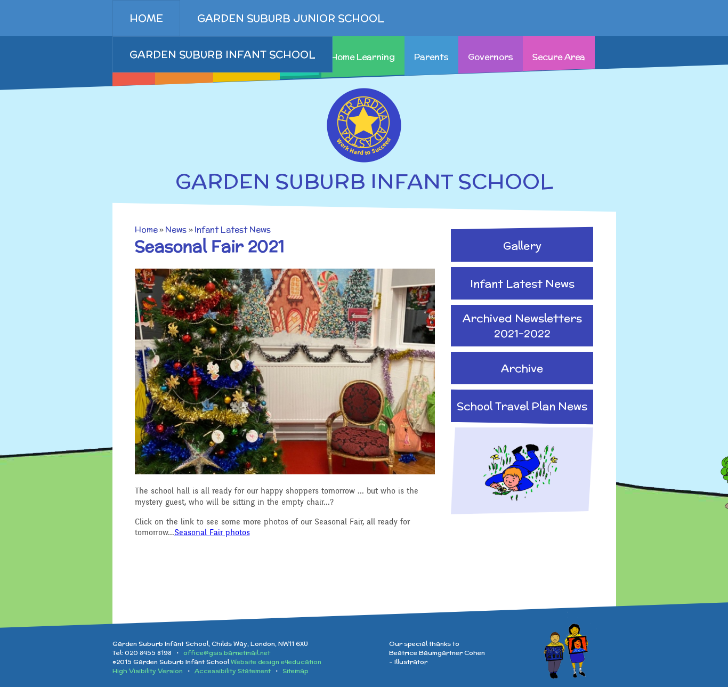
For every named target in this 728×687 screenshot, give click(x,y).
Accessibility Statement (233, 670)
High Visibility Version (147, 670)
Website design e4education (276, 661)
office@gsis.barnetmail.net (226, 652)
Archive (522, 368)
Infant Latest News (233, 229)
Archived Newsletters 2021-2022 (522, 325)
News (176, 229)
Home (146, 229)
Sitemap (295, 670)
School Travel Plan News (522, 406)
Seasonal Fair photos (212, 532)
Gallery (522, 245)
